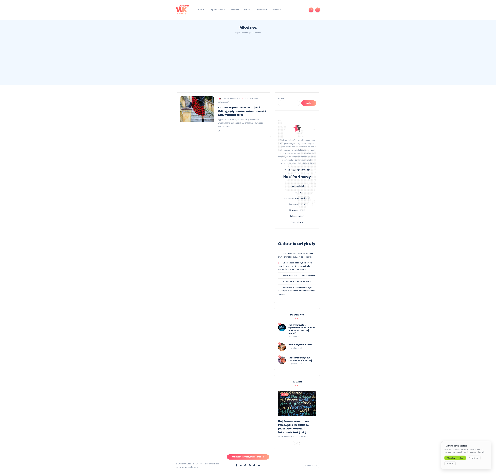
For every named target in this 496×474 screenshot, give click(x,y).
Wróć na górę (312, 465)
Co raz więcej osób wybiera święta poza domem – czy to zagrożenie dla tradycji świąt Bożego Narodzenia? (295, 266)
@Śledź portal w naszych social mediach (248, 457)
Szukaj (281, 98)
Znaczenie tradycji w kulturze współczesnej (300, 359)
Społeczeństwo (218, 9)
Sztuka (247, 9)
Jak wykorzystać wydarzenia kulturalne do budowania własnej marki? (301, 329)
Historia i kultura (251, 98)
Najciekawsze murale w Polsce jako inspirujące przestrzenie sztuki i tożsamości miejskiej (296, 290)
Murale (284, 395)
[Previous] (295, 443)
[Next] (299, 443)
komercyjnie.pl (297, 222)
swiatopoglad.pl (297, 186)
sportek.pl (297, 192)
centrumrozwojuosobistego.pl (297, 198)
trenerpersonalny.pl (297, 204)
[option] (297, 414)
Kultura (201, 9)
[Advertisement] (248, 60)
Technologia (261, 9)
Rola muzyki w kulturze (300, 344)
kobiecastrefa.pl (297, 216)
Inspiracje (276, 9)
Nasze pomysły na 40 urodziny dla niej (299, 275)
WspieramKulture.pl (232, 98)
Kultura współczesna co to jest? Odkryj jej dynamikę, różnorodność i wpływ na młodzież (242, 111)
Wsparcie (234, 9)
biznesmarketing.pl (297, 210)
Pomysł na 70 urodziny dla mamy (297, 281)
